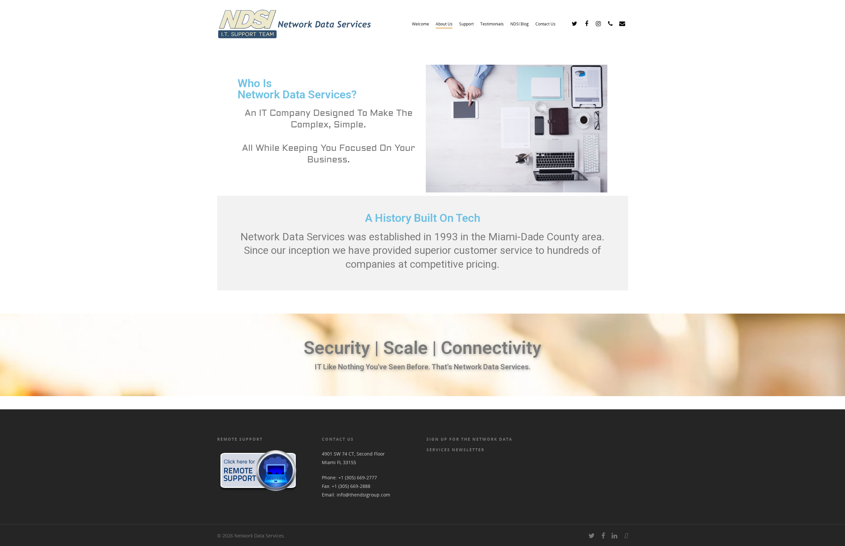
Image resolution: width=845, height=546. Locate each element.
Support (466, 24)
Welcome (420, 24)
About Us (444, 24)
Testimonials (492, 24)
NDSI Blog (519, 24)
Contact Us (545, 24)
